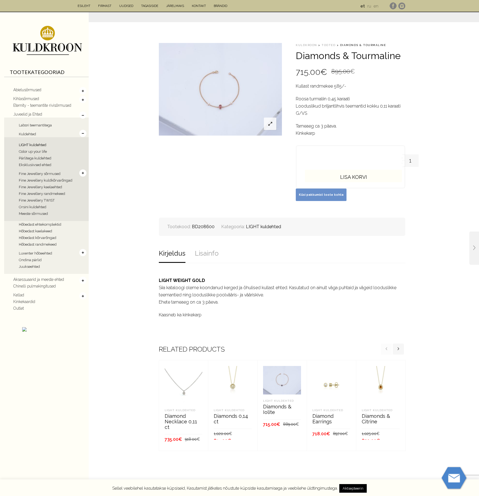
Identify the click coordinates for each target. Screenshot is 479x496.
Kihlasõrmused (26, 98)
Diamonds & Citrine (376, 418)
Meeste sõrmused (33, 214)
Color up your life (33, 151)
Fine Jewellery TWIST (37, 200)
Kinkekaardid (24, 301)
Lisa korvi (353, 177)
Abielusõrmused (27, 90)
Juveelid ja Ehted (27, 114)
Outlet (18, 308)
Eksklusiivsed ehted (35, 165)
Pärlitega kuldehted (35, 158)
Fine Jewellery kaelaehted (40, 187)
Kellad (18, 295)
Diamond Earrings (322, 418)
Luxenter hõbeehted (35, 253)
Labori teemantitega (35, 125)
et (362, 6)
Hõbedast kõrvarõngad (37, 238)
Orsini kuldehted (32, 207)
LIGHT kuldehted (32, 145)
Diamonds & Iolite (277, 409)
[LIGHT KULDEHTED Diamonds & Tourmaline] (474, 248)
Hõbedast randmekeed (38, 244)
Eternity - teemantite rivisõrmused (42, 105)
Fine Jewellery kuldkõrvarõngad (45, 180)
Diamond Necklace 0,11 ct (181, 421)
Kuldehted (27, 134)
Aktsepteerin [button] (353, 488)
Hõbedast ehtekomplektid (40, 224)
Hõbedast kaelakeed (35, 231)
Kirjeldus (172, 253)
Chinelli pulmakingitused (34, 286)
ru (369, 6)
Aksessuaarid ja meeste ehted (38, 279)
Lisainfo (207, 253)
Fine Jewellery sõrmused (39, 174)
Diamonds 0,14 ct (231, 418)
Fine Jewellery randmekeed (42, 194)
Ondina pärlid (30, 260)
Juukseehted (29, 266)
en (376, 6)
